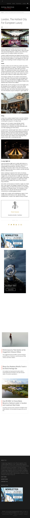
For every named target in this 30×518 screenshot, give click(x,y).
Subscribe (9, 3)
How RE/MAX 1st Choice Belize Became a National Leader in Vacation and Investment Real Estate (15, 403)
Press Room (18, 3)
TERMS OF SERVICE (18, 514)
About (13, 3)
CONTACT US (4, 481)
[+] (15, 339)
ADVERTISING (4, 479)
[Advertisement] (15, 313)
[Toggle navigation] (27, 8)
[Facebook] (2, 1)
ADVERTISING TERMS (7, 514)
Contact (24, 3)
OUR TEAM (3, 476)
